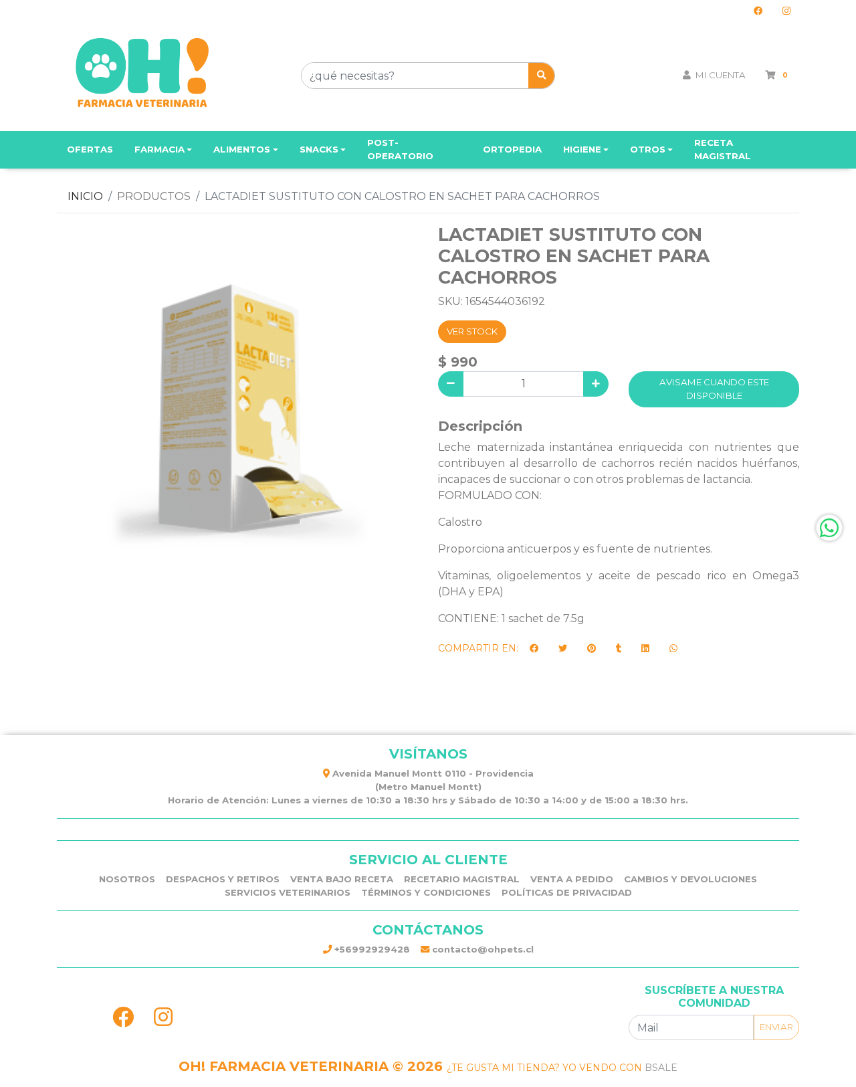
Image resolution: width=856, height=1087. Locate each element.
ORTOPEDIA (512, 149)
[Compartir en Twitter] (563, 648)
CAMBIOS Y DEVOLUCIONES (690, 879)
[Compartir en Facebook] (534, 648)
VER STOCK (472, 331)
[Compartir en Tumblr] (618, 648)
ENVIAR (776, 1026)
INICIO (85, 196)
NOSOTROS (127, 879)
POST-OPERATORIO (400, 149)
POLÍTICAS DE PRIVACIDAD (567, 892)
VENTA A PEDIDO (571, 879)
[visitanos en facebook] (758, 11)
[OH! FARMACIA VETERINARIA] (142, 75)
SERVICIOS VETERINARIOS (287, 892)
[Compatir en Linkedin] (645, 648)
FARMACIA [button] (159, 149)
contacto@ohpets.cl (481, 949)
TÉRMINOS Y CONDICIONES (426, 892)
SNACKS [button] (319, 149)
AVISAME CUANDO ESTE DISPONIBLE (714, 389)
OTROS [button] (647, 149)
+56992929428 (371, 949)
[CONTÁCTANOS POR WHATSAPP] (829, 527)
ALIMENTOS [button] (241, 149)
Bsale (661, 1068)
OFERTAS (90, 149)
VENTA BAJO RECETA (341, 879)
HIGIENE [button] (582, 149)
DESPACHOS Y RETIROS (223, 879)
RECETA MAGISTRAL (722, 149)
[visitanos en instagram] (786, 11)
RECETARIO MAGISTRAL (462, 879)
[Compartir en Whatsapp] (673, 648)
